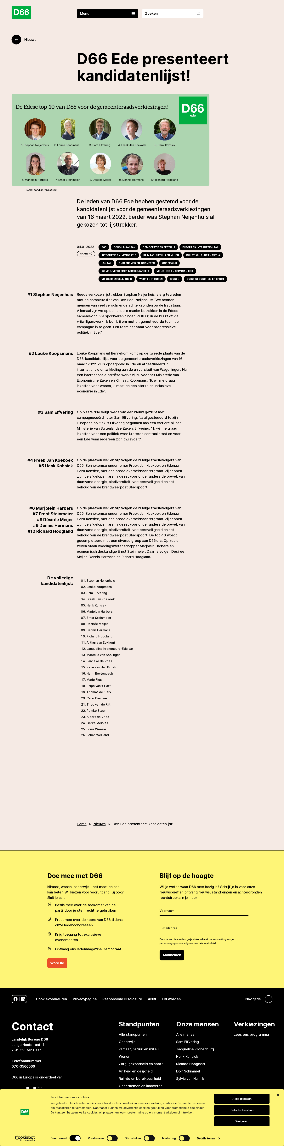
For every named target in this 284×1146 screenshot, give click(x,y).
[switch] (112, 1138)
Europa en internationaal (200, 247)
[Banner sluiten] (278, 1095)
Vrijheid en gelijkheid (116, 279)
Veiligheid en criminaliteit (174, 271)
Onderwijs (169, 263)
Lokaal (106, 263)
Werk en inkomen (151, 279)
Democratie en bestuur (159, 247)
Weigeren (242, 1121)
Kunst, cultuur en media (203, 255)
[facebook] (16, 999)
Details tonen (206, 1138)
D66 (103, 247)
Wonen (174, 279)
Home (82, 824)
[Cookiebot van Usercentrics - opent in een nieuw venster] (25, 1138)
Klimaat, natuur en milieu (161, 255)
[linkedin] (23, 999)
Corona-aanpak (124, 247)
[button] (109, 13)
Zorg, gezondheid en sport (205, 279)
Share (84, 253)
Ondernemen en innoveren (137, 263)
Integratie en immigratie (118, 255)
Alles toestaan (242, 1098)
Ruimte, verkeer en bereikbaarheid (125, 271)
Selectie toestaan (241, 1110)
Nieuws (100, 824)
